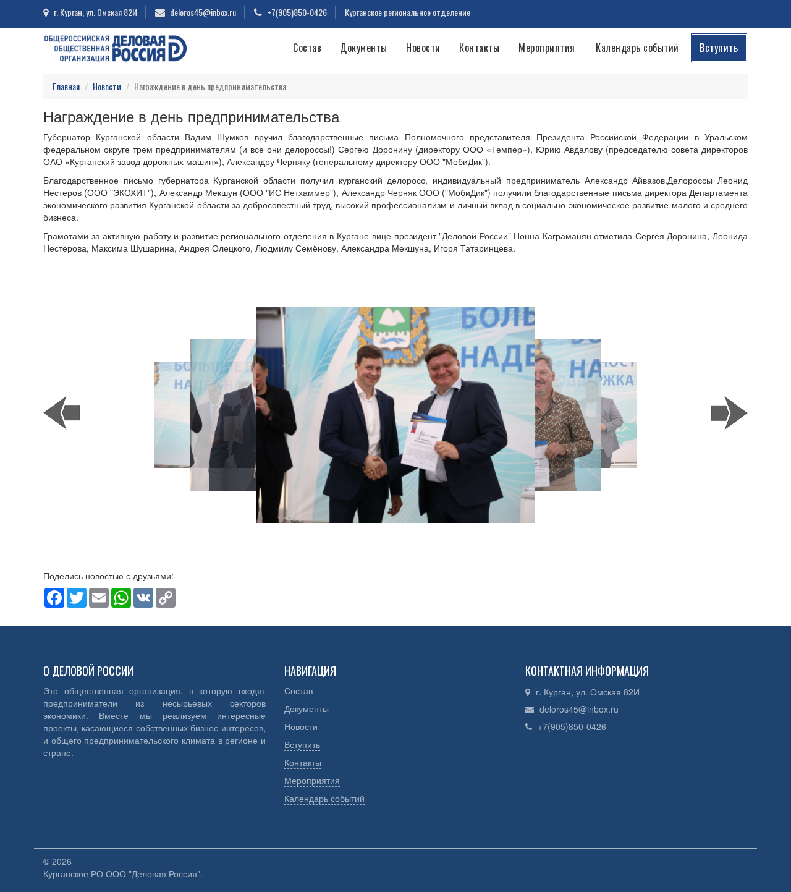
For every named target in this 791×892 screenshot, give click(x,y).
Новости (423, 47)
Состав (307, 47)
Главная (66, 86)
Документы (363, 47)
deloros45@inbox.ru (579, 709)
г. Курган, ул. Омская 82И (588, 692)
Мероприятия (546, 47)
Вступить (719, 47)
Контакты (479, 47)
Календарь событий (637, 47)
